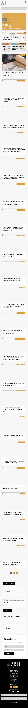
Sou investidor (14, 676)
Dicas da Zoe (21, 442)
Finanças (22, 261)
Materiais (14, 679)
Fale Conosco (14, 689)
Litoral (23, 519)
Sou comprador (21, 33)
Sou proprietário (20, 158)
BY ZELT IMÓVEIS (6, 22)
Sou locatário (21, 106)
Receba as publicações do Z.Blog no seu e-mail (13, 642)
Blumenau (22, 287)
